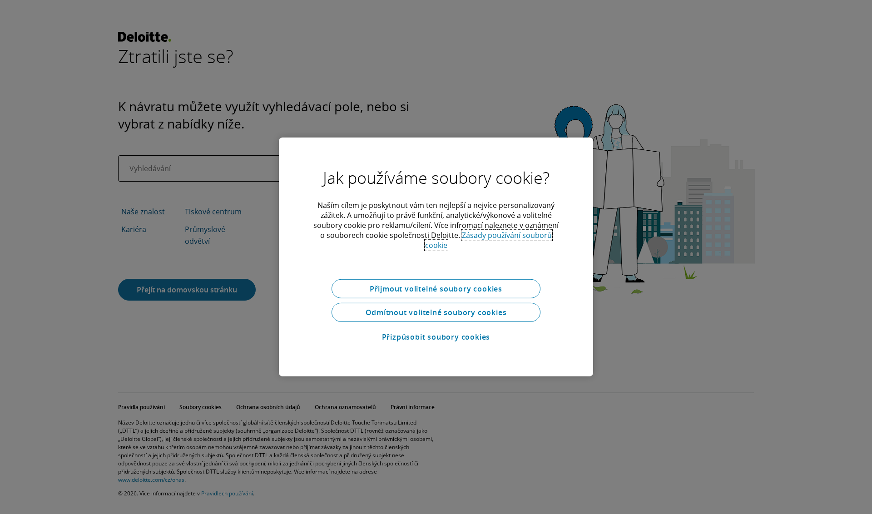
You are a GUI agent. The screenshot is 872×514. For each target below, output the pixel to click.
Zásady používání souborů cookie (488, 240)
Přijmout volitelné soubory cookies (436, 289)
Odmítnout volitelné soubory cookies (436, 312)
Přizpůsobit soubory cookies (436, 337)
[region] (436, 257)
